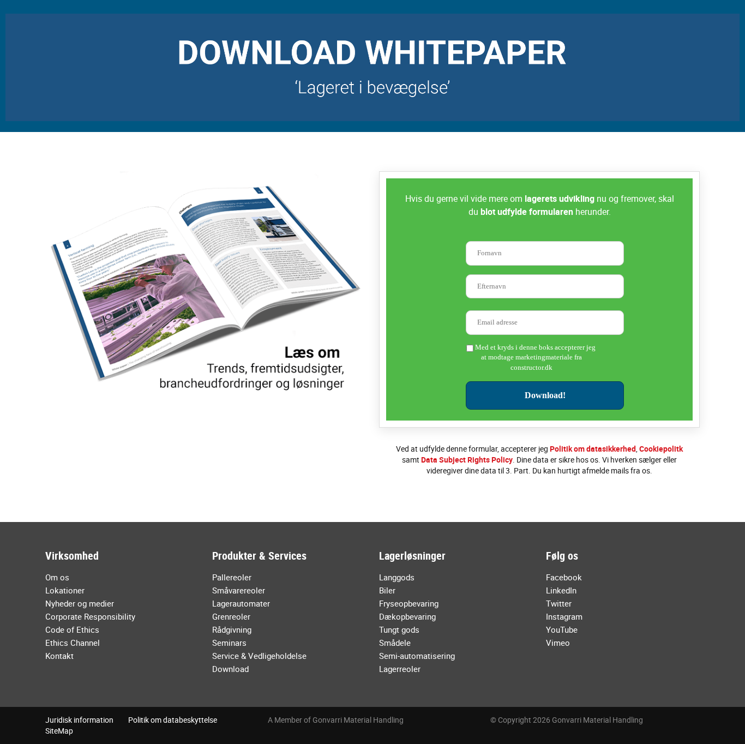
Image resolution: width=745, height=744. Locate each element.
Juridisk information (79, 720)
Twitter (559, 603)
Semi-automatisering (417, 655)
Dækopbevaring (407, 616)
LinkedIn (561, 590)
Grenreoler (231, 616)
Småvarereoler (238, 590)
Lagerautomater (241, 603)
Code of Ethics (72, 629)
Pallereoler (231, 577)
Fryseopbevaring (408, 603)
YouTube (562, 629)
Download (230, 668)
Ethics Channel (72, 642)
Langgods (396, 577)
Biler (387, 590)
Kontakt (59, 655)
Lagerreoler (399, 668)
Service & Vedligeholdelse (259, 655)
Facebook (564, 577)
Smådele (395, 642)
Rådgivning (231, 629)
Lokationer (65, 590)
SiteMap (59, 730)
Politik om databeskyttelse (172, 720)
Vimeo (558, 642)
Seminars (229, 642)
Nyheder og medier (79, 603)
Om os (57, 577)
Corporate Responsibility (90, 616)
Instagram (564, 616)
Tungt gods (399, 629)
